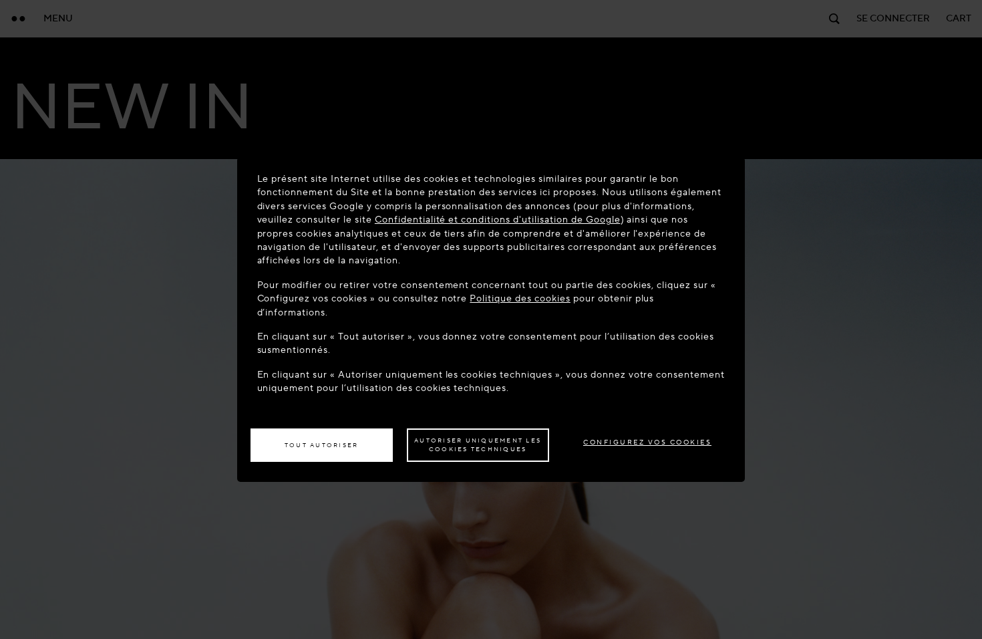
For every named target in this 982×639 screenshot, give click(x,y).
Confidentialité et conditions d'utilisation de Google (498, 219)
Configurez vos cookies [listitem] (647, 442)
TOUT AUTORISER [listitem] (322, 445)
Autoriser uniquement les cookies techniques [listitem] (477, 445)
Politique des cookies (520, 298)
